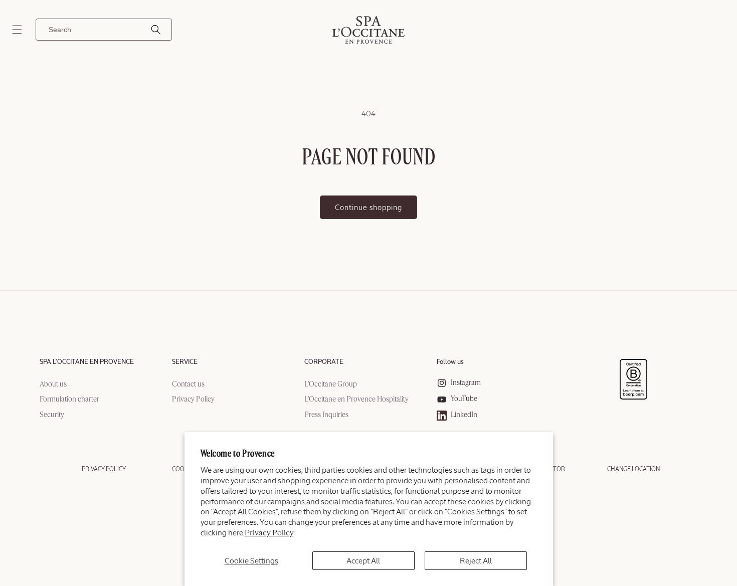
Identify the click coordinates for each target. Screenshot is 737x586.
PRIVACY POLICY (104, 469)
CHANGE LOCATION (633, 469)
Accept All (363, 560)
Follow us (450, 362)
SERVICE (185, 362)
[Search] (156, 29)
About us (53, 384)
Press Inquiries (326, 415)
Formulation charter (69, 400)
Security (52, 415)
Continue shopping (368, 207)
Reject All (476, 560)
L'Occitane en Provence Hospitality (356, 400)
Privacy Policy (269, 533)
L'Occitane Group (330, 384)
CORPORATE (323, 362)
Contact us (188, 384)
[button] (17, 30)
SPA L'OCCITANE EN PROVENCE (87, 362)
